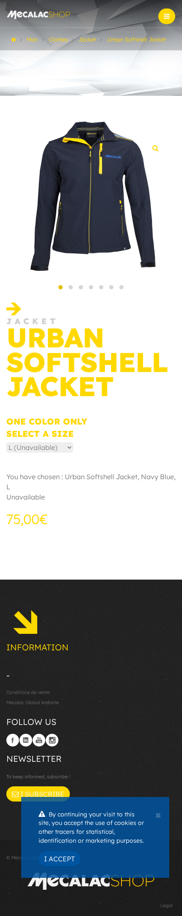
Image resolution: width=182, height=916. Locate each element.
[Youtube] (39, 740)
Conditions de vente (28, 692)
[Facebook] (12, 740)
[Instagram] (52, 740)
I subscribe (41, 794)
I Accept (59, 859)
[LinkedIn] (25, 740)
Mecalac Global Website (32, 702)
